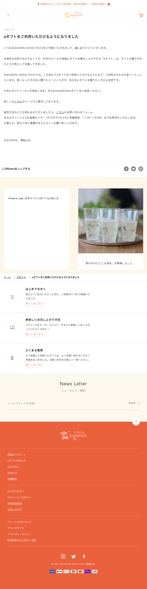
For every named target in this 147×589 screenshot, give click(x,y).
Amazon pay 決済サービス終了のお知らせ (33, 198)
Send (132, 403)
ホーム (7, 277)
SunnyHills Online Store (72, 564)
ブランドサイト (15, 528)
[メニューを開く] (8, 15)
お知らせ (21, 277)
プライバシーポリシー (19, 534)
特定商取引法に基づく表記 (21, 540)
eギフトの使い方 (16, 461)
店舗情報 (12, 479)
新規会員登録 (14, 503)
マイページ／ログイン (19, 497)
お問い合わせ (14, 510)
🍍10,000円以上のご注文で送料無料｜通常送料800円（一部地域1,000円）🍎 (73, 4)
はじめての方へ (15, 491)
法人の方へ (13, 467)
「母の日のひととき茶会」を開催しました (108, 263)
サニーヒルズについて (19, 522)
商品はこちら (15, 454)
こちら (18, 101)
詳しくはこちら (34, 303)
